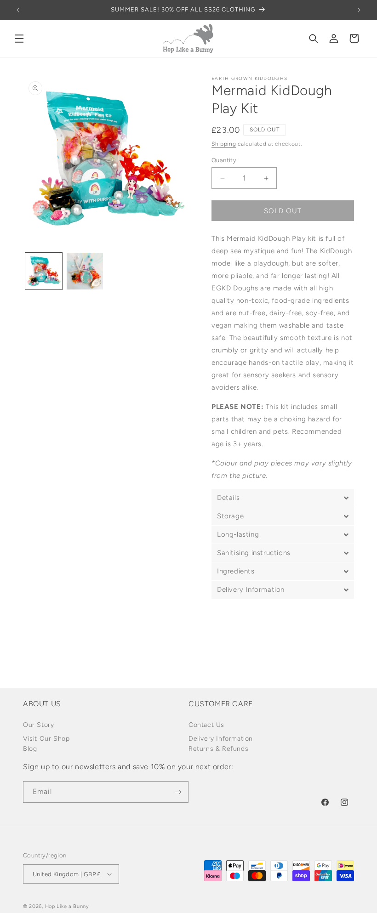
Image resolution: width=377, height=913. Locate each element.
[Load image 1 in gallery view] (43, 271)
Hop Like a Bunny (67, 906)
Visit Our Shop (46, 739)
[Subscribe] (178, 792)
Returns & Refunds (218, 749)
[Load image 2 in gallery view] (85, 271)
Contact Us (206, 725)
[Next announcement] (359, 10)
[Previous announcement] (18, 10)
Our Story (38, 725)
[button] (19, 38)
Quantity (223, 160)
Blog (30, 749)
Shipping (223, 144)
